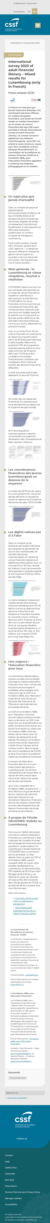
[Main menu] (43, 25)
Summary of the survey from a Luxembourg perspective (25, 901)
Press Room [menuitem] (11, 1186)
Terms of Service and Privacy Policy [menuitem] (22, 1192)
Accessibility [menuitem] (11, 1204)
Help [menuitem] (7, 1161)
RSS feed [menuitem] (9, 1180)
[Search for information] (38, 21)
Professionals (19, 3)
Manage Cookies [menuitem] (13, 1198)
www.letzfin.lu (17, 984)
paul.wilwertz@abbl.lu (21, 1053)
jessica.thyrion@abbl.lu (21, 1061)
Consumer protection (17, 1098)
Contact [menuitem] (9, 1155)
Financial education (17, 1078)
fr (29, 12)
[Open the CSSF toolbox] (42, 21)
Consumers (31, 3)
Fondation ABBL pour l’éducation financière (25, 1041)
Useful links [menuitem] (11, 1167)
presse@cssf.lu (31, 975)
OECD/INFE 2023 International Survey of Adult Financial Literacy (24, 911)
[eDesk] (38, 25)
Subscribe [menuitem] (10, 1173)
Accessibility (19, 12)
